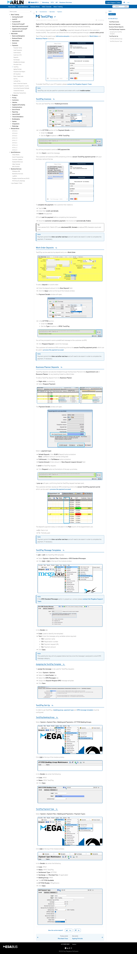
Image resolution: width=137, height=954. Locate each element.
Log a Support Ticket (113, 2)
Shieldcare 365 (16, 171)
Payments (15, 45)
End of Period (16, 109)
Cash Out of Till (17, 55)
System (14, 121)
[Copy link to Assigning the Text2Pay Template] (63, 664)
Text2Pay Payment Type (116, 41)
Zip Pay (15, 78)
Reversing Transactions (19, 93)
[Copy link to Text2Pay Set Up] (52, 705)
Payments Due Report (19, 71)
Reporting (15, 112)
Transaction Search (18, 90)
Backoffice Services (17, 173)
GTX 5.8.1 (14, 135)
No (78, 930)
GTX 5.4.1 (14, 147)
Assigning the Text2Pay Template (116, 33)
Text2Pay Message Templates (117, 29)
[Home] (15, 2)
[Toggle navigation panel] (34, 13)
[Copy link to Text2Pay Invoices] (53, 99)
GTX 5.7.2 (14, 138)
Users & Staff (16, 114)
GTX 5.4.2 (14, 145)
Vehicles (14, 102)
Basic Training (58, 7)
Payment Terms (17, 48)
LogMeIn (14, 176)
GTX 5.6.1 (14, 142)
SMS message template (85, 710)
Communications (17, 107)
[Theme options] (124, 2)
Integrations (15, 123)
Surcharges (16, 59)
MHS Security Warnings (18, 180)
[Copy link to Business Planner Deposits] (61, 367)
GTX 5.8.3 (14, 133)
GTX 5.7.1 (14, 140)
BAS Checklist (16, 166)
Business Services (16, 169)
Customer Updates (17, 159)
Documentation (43, 11)
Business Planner (17, 38)
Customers (15, 100)
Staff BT (14, 19)
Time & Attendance (17, 116)
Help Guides (12, 7)
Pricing (14, 97)
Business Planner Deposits (116, 27)
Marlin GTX (112, 14)
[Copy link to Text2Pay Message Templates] (63, 550)
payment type (69, 710)
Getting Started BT (17, 17)
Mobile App (15, 126)
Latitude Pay (16, 81)
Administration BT (17, 31)
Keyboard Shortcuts (17, 161)
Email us (74, 944)
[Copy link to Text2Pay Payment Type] (56, 809)
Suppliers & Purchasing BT (19, 29)
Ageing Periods (17, 69)
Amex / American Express (20, 83)
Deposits (15, 57)
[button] (120, 6)
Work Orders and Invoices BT (20, 26)
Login (128, 2)
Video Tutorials (46, 7)
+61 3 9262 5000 (65, 944)
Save (46, 291)
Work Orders (15, 40)
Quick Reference (23, 7)
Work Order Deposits (114, 24)
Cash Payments (17, 50)
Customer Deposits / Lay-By (21, 85)
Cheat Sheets (15, 154)
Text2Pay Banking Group (116, 38)
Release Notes (35, 7)
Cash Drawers (17, 52)
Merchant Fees (17, 64)
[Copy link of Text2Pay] (55, 17)
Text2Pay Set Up (113, 36)
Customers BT (16, 21)
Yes (70, 930)
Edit (48, 561)
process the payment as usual (53, 350)
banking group (58, 710)
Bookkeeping (16, 119)
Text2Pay (15, 67)
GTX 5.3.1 (14, 150)
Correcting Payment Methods (21, 88)
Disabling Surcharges (19, 62)
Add (43, 561)
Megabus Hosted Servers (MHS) (20, 178)
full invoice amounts (62, 36)
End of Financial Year (17, 157)
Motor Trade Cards (18, 76)
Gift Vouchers (17, 74)
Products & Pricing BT (18, 24)
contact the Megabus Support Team (79, 84)
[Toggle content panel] (106, 12)
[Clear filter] (30, 11)
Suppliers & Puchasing (18, 104)
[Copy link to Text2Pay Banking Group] (57, 717)
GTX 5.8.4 (14, 131)
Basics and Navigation (18, 36)
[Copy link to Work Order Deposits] (56, 248)
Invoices (14, 43)
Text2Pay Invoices (114, 22)
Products (15, 95)
